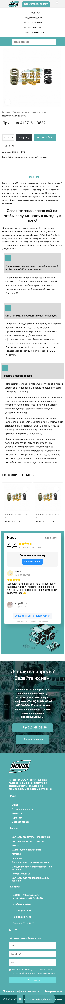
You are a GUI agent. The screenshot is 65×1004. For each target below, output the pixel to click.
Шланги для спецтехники (26, 849)
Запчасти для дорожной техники (30, 112)
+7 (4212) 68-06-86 (47, 234)
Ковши (15, 845)
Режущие (17, 858)
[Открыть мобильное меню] (5, 42)
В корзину (24, 137)
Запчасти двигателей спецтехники (31, 837)
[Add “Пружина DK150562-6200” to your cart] (56, 489)
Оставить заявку (38, 4)
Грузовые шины (21, 873)
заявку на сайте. (39, 238)
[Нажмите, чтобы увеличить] (8, 102)
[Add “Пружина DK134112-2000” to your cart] (25, 489)
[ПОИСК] (59, 42)
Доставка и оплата (22, 809)
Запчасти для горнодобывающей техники (30, 879)
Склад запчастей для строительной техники (32, 868)
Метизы (16, 854)
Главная (6, 112)
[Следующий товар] (9, 163)
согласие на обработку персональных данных (32, 973)
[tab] (32, 177)
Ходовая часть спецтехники (28, 841)
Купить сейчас (45, 137)
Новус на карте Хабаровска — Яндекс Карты (32, 621)
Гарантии (17, 817)
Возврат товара (21, 822)
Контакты (17, 813)
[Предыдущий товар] (3, 163)
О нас (15, 805)
